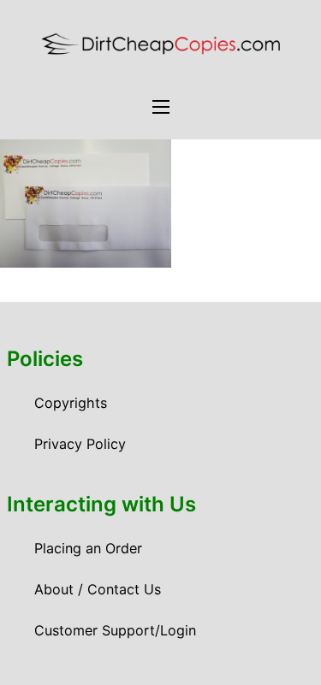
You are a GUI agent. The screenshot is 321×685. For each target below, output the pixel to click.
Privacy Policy (80, 443)
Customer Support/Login (115, 630)
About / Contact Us (97, 589)
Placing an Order (88, 548)
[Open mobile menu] (160, 107)
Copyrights (70, 402)
